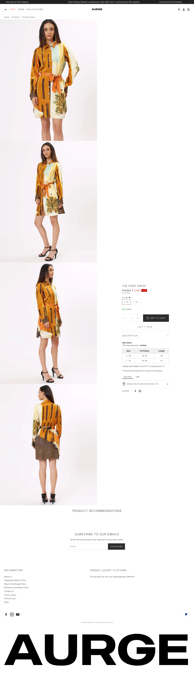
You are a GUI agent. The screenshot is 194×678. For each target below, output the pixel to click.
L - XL (136, 302)
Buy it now (145, 327)
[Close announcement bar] (191, 2)
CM (137, 377)
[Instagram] (12, 614)
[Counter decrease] (125, 318)
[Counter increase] (137, 318)
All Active (15, 17)
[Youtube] (18, 614)
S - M (126, 302)
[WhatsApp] (140, 391)
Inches (128, 377)
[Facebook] (135, 391)
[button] (5, 9)
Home (6, 17)
